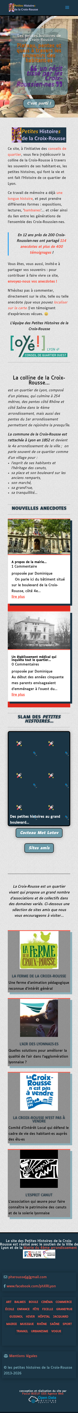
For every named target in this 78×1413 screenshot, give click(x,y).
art (8, 1302)
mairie (11, 1324)
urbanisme (39, 1331)
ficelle (47, 1309)
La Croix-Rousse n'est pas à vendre (39, 1119)
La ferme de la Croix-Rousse (39, 976)
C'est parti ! (39, 102)
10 (53, 110)
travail (22, 1331)
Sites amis (39, 848)
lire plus (18, 597)
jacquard (60, 1316)
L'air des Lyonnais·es (39, 1044)
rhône (42, 1324)
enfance (23, 1309)
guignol (16, 1316)
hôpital (44, 1316)
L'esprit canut (39, 1195)
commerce (64, 1302)
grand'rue (64, 1309)
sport (67, 1324)
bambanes (32, 210)
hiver (30, 1316)
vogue (56, 1331)
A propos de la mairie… (29, 562)
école (9, 1309)
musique (27, 1324)
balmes (20, 1302)
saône (55, 1324)
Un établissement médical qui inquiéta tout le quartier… (34, 658)
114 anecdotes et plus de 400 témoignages (43, 246)
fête (36, 1309)
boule (33, 1302)
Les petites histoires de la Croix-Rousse (39, 36)
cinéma (47, 1302)
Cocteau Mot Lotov (39, 833)
